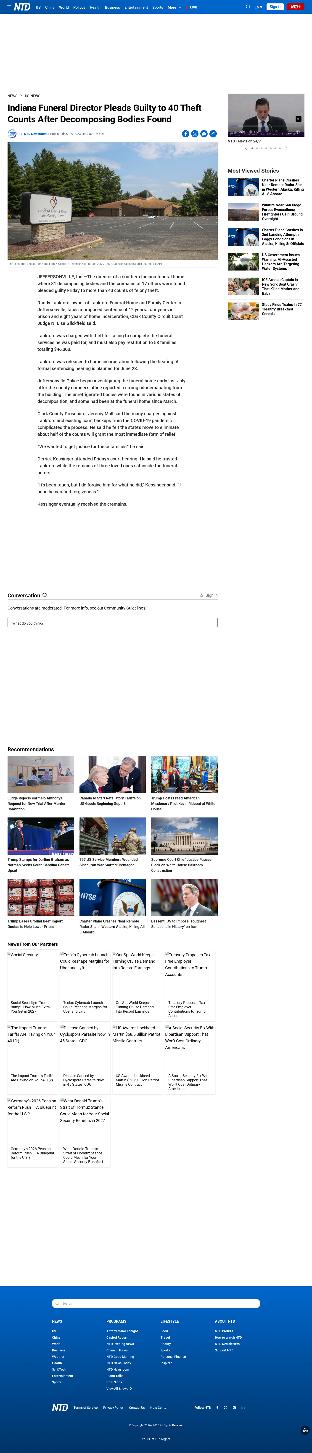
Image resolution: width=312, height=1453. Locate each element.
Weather (58, 1356)
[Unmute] (298, 119)
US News (32, 96)
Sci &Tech (59, 1369)
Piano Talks (114, 1376)
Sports (56, 1382)
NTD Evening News (120, 1344)
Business (58, 1350)
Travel (165, 1337)
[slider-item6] (275, 148)
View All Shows (117, 1388)
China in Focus (117, 1350)
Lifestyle (170, 1321)
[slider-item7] (280, 148)
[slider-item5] (271, 148)
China (56, 1337)
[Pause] (234, 132)
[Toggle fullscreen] (289, 132)
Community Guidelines (124, 608)
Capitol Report (116, 1337)
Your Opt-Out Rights (156, 1439)
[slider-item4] (266, 148)
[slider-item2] (257, 148)
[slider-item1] (252, 148)
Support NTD (224, 1350)
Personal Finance (173, 1356)
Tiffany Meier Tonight (122, 1331)
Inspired (166, 1363)
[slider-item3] (261, 148)
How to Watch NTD (228, 1337)
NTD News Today (118, 1363)
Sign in (275, 7)
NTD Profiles (224, 1331)
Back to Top (305, 1430)
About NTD (225, 1321)
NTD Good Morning (120, 1356)
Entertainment (62, 1376)
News (13, 96)
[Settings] (298, 132)
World (56, 1344)
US (54, 1331)
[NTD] (60, 1407)
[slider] (266, 125)
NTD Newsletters (227, 1344)
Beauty (166, 1344)
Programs (116, 1321)
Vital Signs (114, 1382)
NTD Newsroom (35, 134)
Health (57, 1363)
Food (164, 1331)
